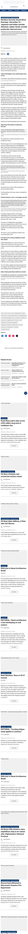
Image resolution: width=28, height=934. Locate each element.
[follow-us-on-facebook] (6, 335)
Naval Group (17, 317)
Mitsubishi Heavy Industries (6, 324)
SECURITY (4, 10)
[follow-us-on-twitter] (16, 335)
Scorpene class (23, 317)
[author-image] (2, 48)
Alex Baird (3, 573)
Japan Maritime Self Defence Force (7, 317)
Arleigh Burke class (10, 320)
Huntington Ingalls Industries (13, 315)
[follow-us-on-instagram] (13, 335)
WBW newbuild (17, 313)
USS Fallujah (3, 322)
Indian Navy (3, 320)
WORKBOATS (24, 10)
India (6, 313)
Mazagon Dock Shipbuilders (12, 322)
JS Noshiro (16, 327)
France (2, 313)
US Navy (23, 313)
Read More (14, 445)
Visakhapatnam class (5, 329)
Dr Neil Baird (6, 627)
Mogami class (15, 324)
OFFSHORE (16, 10)
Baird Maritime (6, 48)
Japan (12, 313)
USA (9, 313)
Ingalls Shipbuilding (22, 315)
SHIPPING (10, 10)
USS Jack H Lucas (18, 320)
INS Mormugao (10, 327)
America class (3, 315)
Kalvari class (3, 327)
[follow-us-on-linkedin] (8, 54)
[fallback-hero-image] (6, 365)
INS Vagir (20, 324)
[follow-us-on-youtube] (9, 335)
